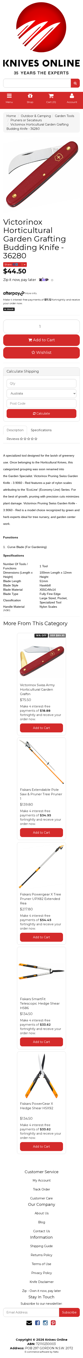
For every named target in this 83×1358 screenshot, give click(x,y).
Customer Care (41, 1198)
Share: (8, 264)
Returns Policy (41, 1255)
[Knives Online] (41, 37)
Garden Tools (64, 116)
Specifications (41, 430)
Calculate (43, 413)
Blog (41, 1222)
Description (15, 430)
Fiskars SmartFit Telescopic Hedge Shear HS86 (40, 1003)
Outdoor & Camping (36, 116)
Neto (56, 1351)
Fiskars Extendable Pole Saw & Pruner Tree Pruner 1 (41, 794)
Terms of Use (41, 1264)
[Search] (75, 83)
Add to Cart (43, 340)
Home (11, 116)
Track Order (41, 1189)
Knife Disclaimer (42, 1282)
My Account (42, 1180)
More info (30, 293)
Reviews (13, 439)
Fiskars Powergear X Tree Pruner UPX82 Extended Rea (40, 898)
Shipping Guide (41, 1246)
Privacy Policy (41, 1273)
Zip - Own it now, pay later (41, 1291)
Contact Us (41, 1231)
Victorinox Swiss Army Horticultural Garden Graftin (37, 689)
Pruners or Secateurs (26, 120)
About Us (42, 1213)
